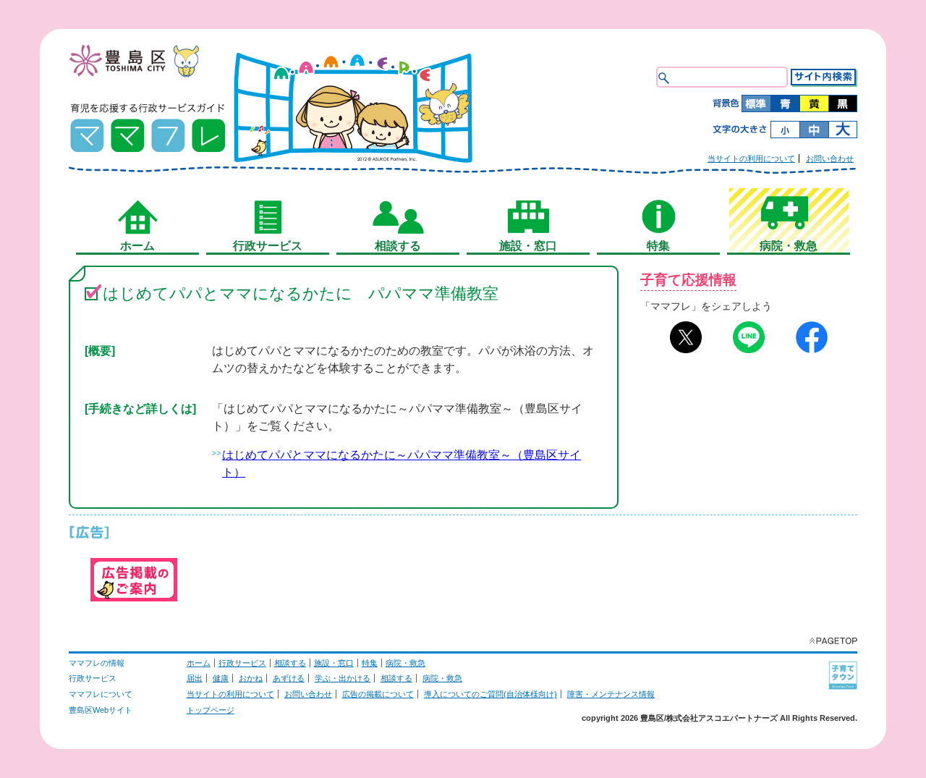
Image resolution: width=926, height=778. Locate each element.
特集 (370, 663)
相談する (290, 663)
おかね (251, 678)
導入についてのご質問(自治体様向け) (490, 694)
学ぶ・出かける (342, 678)
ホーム (199, 663)
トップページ (210, 710)
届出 (195, 678)
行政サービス (242, 663)
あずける (289, 678)
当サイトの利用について (751, 158)
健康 (221, 678)
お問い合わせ (830, 158)
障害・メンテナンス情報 (611, 694)
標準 (756, 103)
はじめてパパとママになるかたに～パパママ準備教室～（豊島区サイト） (401, 463)
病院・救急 (405, 663)
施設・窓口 (334, 663)
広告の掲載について (378, 694)
